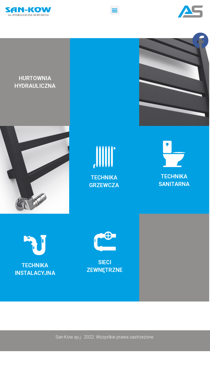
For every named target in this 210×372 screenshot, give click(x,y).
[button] (114, 10)
